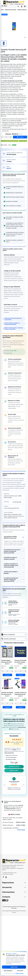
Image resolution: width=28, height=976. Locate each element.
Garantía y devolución (10, 639)
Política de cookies (20, 973)
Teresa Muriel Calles (14, 781)
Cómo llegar (21, 830)
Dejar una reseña (14, 770)
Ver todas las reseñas (14, 766)
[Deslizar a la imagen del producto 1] (4, 43)
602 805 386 (7, 828)
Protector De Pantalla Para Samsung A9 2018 (7, 693)
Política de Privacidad (14, 910)
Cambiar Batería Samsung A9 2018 (6, 661)
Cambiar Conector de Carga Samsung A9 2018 (20, 693)
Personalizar (20, 970)
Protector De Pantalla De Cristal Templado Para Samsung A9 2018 (20, 661)
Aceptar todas (14, 967)
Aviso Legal (5, 910)
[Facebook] (3, 877)
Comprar (20, 137)
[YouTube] (6, 877)
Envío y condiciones (9, 634)
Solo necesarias (8, 970)
